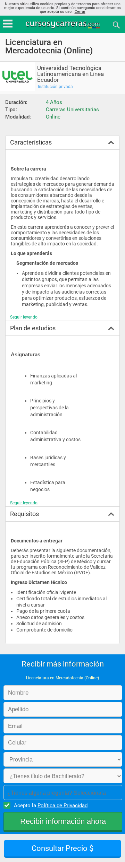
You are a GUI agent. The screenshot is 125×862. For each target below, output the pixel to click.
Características (31, 142)
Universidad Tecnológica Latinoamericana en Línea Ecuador (70, 74)
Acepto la (51, 805)
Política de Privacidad (63, 805)
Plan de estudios (33, 328)
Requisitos (24, 513)
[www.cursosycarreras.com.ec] (63, 24)
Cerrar (80, 11)
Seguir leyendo (24, 317)
